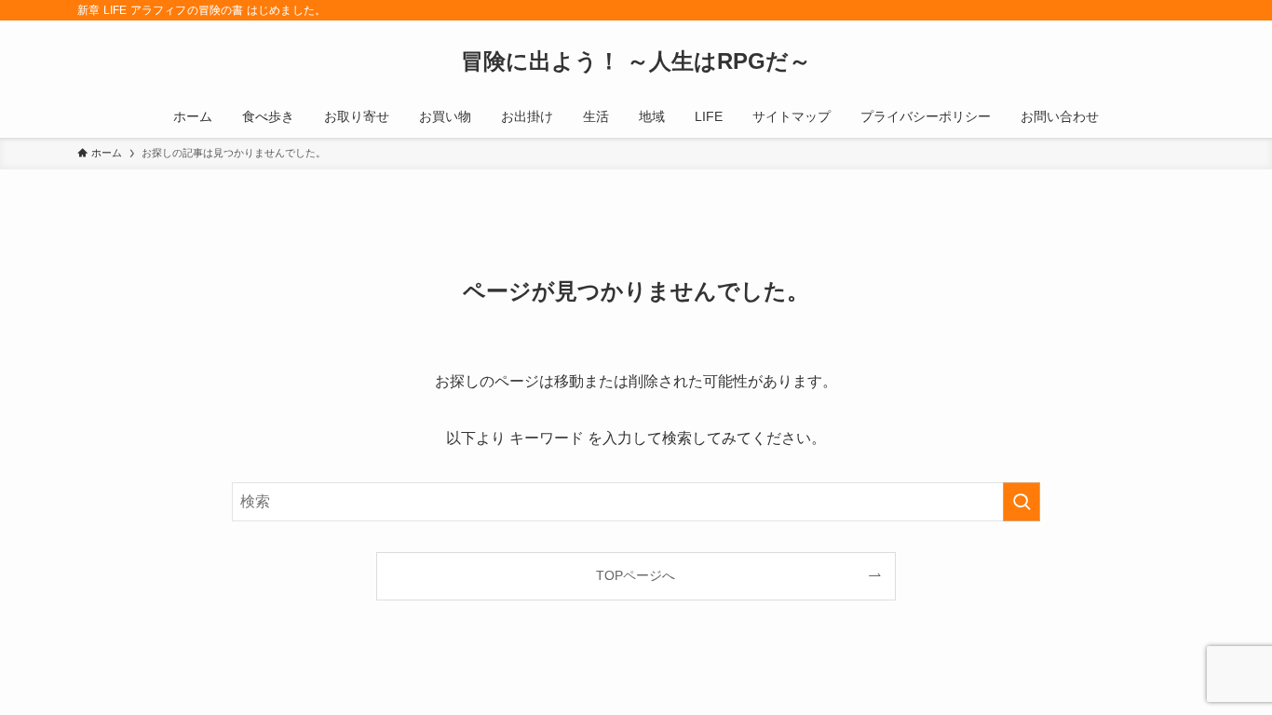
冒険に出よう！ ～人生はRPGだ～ (636, 61)
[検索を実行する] (1021, 501)
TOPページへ (635, 575)
